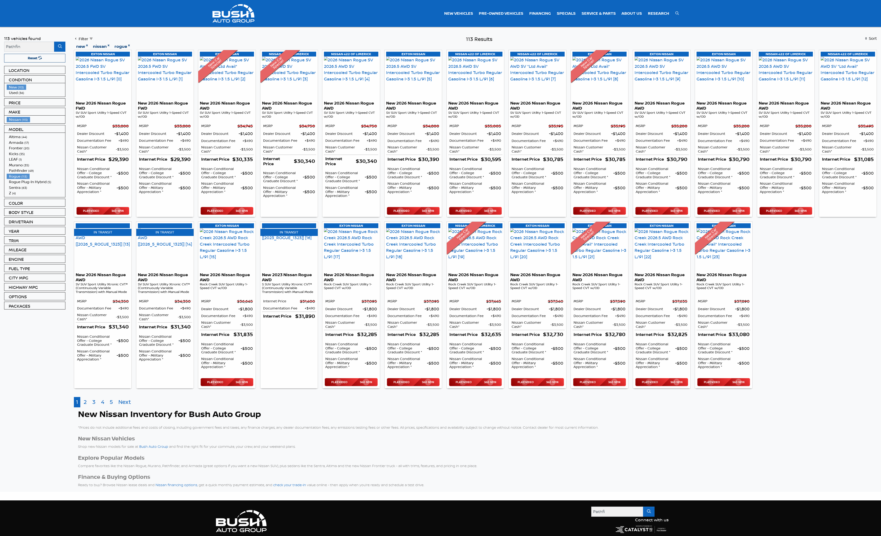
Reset (33, 58)
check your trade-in (289, 484)
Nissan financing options (176, 484)
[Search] (59, 46)
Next (124, 402)
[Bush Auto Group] (233, 13)
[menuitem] (36, 87)
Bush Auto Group (153, 446)
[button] (458, 13)
